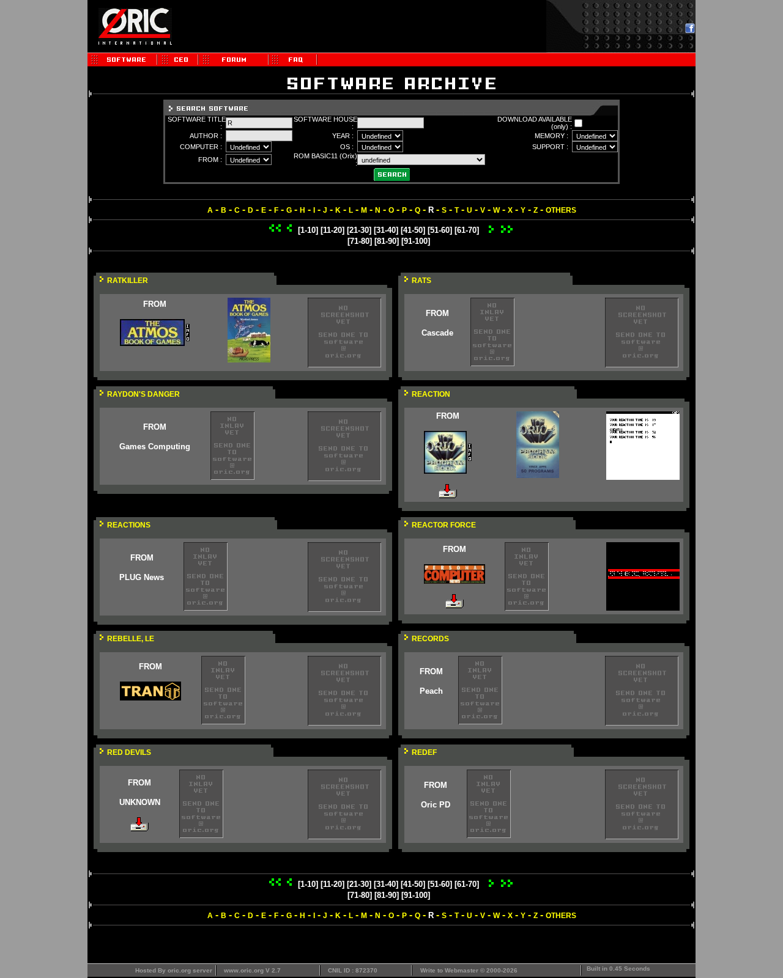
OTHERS (561, 210)
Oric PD (435, 804)
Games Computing (154, 446)
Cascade (437, 332)
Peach (431, 691)
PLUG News (141, 577)
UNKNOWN (139, 802)
